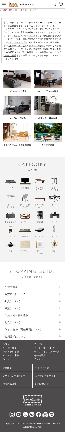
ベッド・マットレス (21, 49)
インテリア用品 (11, 355)
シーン (6, 359)
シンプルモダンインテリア (37, 26)
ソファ (32, 35)
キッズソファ (40, 3)
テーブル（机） (19, 45)
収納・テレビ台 (11, 351)
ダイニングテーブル (17, 42)
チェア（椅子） (36, 45)
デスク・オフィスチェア (46, 351)
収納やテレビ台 (17, 52)
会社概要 (7, 367)
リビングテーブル (12, 39)
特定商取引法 (9, 383)
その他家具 (40, 355)
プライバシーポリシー (14, 375)
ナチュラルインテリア (27, 29)
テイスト (38, 359)
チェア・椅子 (10, 348)
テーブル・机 (41, 344)
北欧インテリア (47, 29)
